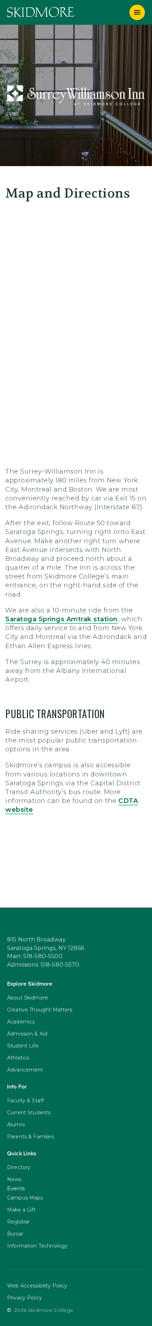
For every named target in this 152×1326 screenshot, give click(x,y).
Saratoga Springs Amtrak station (61, 619)
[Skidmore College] (40, 12)
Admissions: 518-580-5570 (43, 965)
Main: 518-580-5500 (35, 956)
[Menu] (137, 12)
